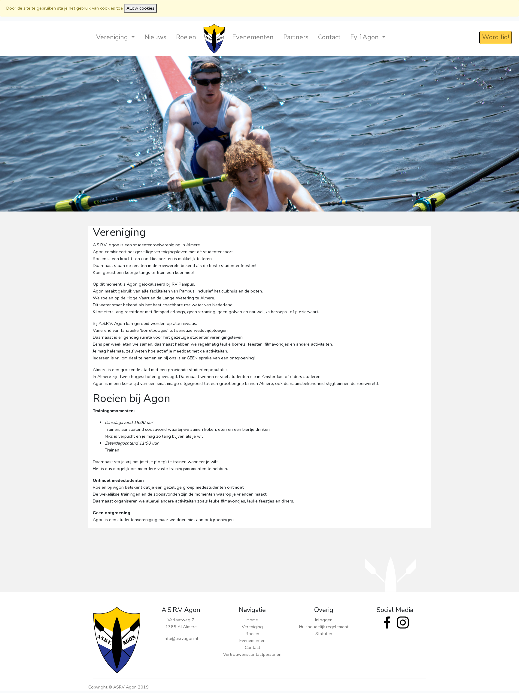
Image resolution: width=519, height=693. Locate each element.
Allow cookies (140, 8)
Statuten (323, 634)
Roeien (186, 37)
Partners (295, 37)
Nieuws (155, 37)
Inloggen (323, 620)
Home (252, 620)
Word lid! (495, 37)
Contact (329, 37)
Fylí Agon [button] (365, 37)
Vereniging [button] (113, 37)
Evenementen (253, 37)
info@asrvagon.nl (181, 638)
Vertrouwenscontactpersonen (252, 654)
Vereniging (252, 627)
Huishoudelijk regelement (323, 627)
